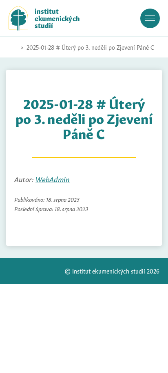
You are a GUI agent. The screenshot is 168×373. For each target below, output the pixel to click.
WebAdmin (52, 178)
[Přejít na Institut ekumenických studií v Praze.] (13, 47)
